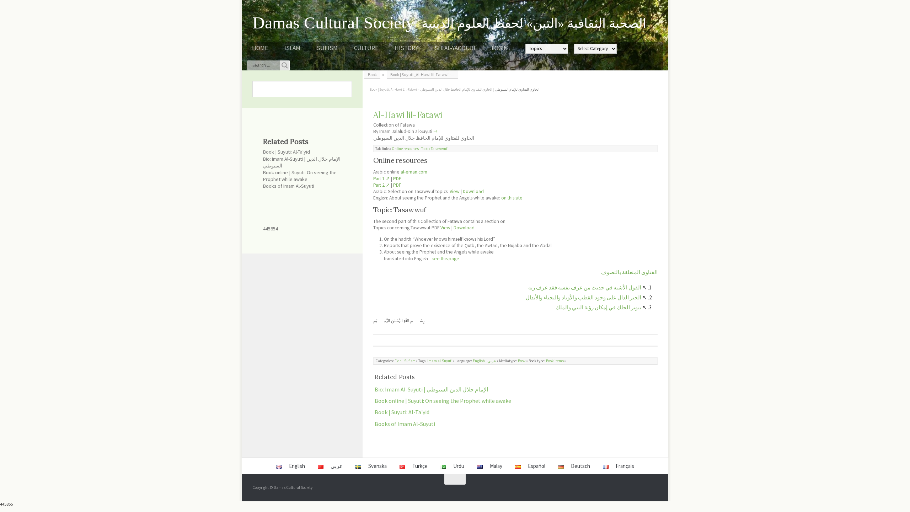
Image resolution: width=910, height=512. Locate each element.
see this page (445, 259)
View (455, 191)
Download (473, 191)
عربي (491, 360)
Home (260, 48)
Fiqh (398, 360)
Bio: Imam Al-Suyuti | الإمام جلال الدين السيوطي (431, 389)
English (479, 360)
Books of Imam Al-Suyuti (405, 423)
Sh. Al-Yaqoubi (454, 48)
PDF (397, 179)
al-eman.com (414, 172)
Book (522, 360)
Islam (292, 48)
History (406, 48)
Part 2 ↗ (381, 185)
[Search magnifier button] (285, 65)
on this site (512, 198)
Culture (366, 48)
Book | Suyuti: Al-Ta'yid (402, 412)
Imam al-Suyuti (440, 360)
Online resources (405, 148)
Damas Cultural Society (333, 22)
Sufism (327, 48)
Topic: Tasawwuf (434, 148)
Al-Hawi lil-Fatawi (407, 115)
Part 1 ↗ (381, 179)
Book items (555, 360)
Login (500, 48)
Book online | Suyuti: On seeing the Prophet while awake (443, 400)
